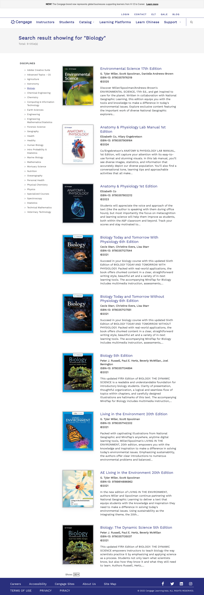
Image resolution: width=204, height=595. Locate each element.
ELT (153, 14)
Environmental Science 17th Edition (131, 68)
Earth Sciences (35, 110)
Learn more (152, 4)
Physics (31, 189)
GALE (164, 14)
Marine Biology (35, 157)
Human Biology (35, 145)
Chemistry (32, 97)
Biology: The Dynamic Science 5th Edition (136, 527)
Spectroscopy (34, 198)
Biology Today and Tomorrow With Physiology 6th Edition (129, 239)
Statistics (32, 203)
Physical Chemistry (37, 184)
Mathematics (34, 162)
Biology (31, 88)
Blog (176, 14)
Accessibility (38, 584)
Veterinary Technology (39, 212)
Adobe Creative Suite (38, 70)
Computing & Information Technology (40, 104)
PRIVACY (46, 590)
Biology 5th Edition (116, 355)
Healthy (31, 140)
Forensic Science (36, 127)
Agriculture (33, 79)
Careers (15, 584)
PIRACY (65, 590)
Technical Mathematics (39, 207)
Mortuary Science (36, 166)
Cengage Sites (64, 584)
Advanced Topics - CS (39, 74)
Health (30, 136)
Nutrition (32, 171)
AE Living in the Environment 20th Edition (136, 473)
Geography (33, 131)
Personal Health (35, 180)
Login (125, 14)
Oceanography (34, 175)
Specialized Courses (38, 193)
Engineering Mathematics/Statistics (39, 121)
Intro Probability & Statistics (37, 151)
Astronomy (33, 83)
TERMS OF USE (21, 590)
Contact (140, 14)
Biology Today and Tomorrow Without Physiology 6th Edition (132, 298)
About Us (89, 584)
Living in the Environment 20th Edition (133, 414)
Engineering (33, 114)
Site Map (110, 584)
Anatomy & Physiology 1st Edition (128, 186)
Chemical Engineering (38, 93)
